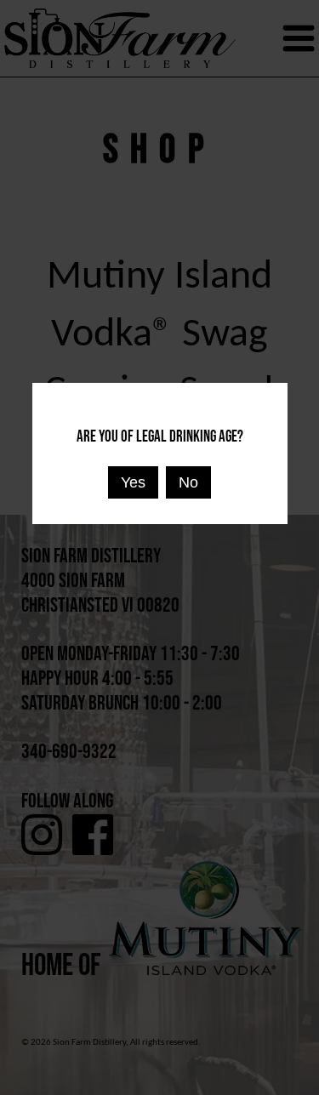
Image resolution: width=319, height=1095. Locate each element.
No (188, 482)
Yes (133, 482)
